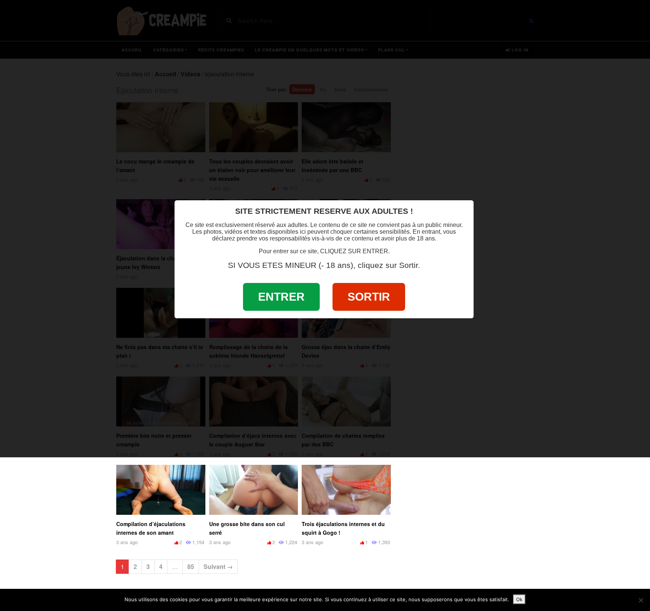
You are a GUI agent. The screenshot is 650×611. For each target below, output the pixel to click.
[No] (640, 600)
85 (190, 566)
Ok (519, 599)
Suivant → (218, 566)
